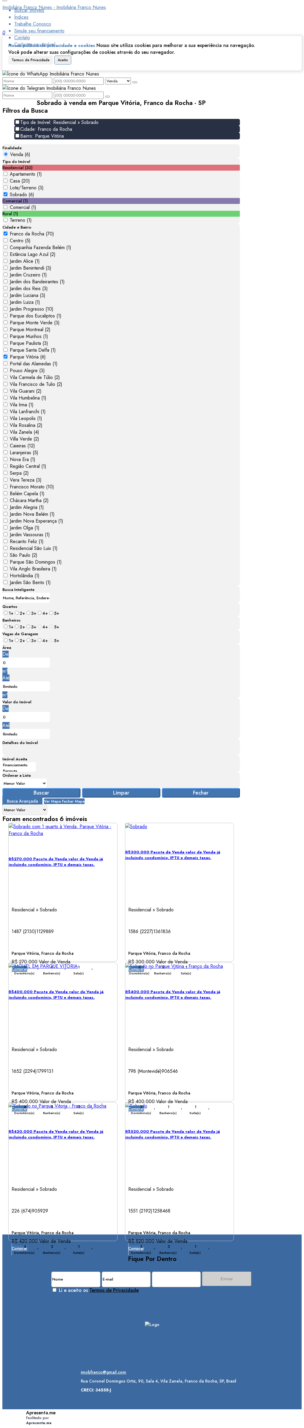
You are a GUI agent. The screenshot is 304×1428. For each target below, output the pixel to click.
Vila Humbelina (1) (28, 397)
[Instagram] (152, 1338)
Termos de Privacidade (31, 60)
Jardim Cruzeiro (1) (28, 274)
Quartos (9, 606)
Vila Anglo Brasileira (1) (33, 568)
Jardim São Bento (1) (30, 582)
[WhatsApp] (152, 1359)
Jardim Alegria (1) (27, 507)
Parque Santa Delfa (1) (33, 350)
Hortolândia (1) (24, 575)
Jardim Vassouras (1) (30, 534)
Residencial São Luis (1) (34, 548)
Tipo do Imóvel (16, 161)
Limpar (121, 793)
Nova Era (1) (22, 459)
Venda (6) (20, 154)
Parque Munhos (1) (29, 336)
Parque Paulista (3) (29, 343)
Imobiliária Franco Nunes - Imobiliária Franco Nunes (54, 7)
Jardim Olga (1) (24, 527)
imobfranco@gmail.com (103, 1372)
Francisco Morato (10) (32, 486)
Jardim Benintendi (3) (30, 268)
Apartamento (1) (26, 174)
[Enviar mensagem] (134, 82)
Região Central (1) (28, 466)
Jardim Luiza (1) (25, 302)
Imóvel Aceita (14, 759)
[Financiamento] (19, 765)
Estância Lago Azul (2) (33, 254)
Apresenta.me (41, 1412)
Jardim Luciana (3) (27, 295)
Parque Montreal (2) (30, 329)
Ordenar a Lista (16, 775)
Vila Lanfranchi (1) (28, 411)
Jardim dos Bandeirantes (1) (37, 281)
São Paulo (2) (23, 555)
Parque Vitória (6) (28, 356)
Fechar (201, 793)
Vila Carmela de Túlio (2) (35, 377)
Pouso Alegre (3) (27, 370)
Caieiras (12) (22, 445)
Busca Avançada (22, 801)
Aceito (63, 60)
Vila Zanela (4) (24, 432)
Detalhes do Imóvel (20, 743)
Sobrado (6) (22, 194)
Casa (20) (20, 180)
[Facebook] (152, 1348)
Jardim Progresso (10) (31, 309)
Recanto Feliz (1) (27, 541)
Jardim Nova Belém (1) (32, 514)
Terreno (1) (21, 220)
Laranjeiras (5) (24, 452)
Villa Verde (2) (24, 438)
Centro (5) (20, 240)
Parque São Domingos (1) (36, 562)
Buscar (41, 793)
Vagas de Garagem (20, 634)
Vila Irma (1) (22, 404)
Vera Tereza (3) (26, 479)
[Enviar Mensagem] (107, 96)
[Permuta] (19, 771)
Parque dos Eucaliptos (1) (35, 315)
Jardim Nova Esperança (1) (36, 521)
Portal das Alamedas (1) (34, 363)
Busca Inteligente (18, 589)
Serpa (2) (19, 473)
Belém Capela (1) (27, 493)
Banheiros (11, 620)
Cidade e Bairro (16, 227)
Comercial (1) (23, 207)
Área (6, 647)
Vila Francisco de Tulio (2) (36, 384)
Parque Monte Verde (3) (35, 322)
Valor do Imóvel (16, 702)
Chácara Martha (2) (29, 500)
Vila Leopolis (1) (26, 418)
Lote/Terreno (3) (27, 187)
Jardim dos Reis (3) (29, 288)
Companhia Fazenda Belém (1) (40, 247)
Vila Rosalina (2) (26, 425)
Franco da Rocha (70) (32, 233)
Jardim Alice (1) (25, 261)
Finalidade (12, 148)
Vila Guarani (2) (26, 391)
